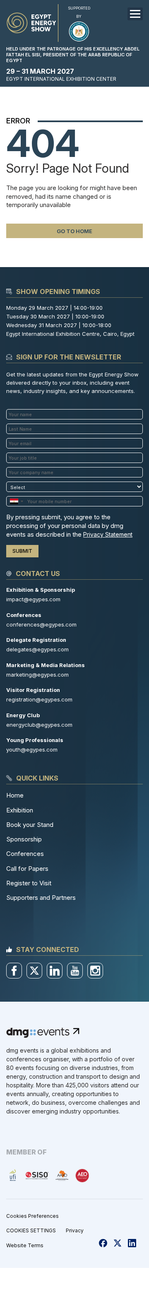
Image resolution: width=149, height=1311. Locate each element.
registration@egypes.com (39, 699)
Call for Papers (27, 868)
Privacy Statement (107, 534)
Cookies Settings (31, 1231)
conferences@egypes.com (41, 624)
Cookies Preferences (32, 1216)
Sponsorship (24, 839)
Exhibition (19, 810)
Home (15, 795)
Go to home (74, 231)
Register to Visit (28, 883)
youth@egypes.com (32, 749)
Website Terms (24, 1245)
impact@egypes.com (33, 599)
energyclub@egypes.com (39, 724)
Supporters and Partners (41, 897)
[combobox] (16, 501)
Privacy (75, 1230)
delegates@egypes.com (37, 649)
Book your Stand (29, 825)
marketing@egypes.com (37, 674)
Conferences (25, 854)
